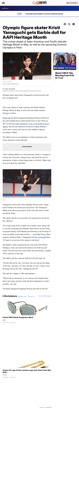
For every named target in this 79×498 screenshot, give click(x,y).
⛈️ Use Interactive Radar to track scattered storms (43, 14)
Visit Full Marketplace (45, 296)
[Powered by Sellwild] (48, 407)
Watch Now (71, 3)
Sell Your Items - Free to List (26, 296)
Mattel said (7, 118)
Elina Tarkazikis (10, 89)
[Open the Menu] (3, 3)
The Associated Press (42, 237)
